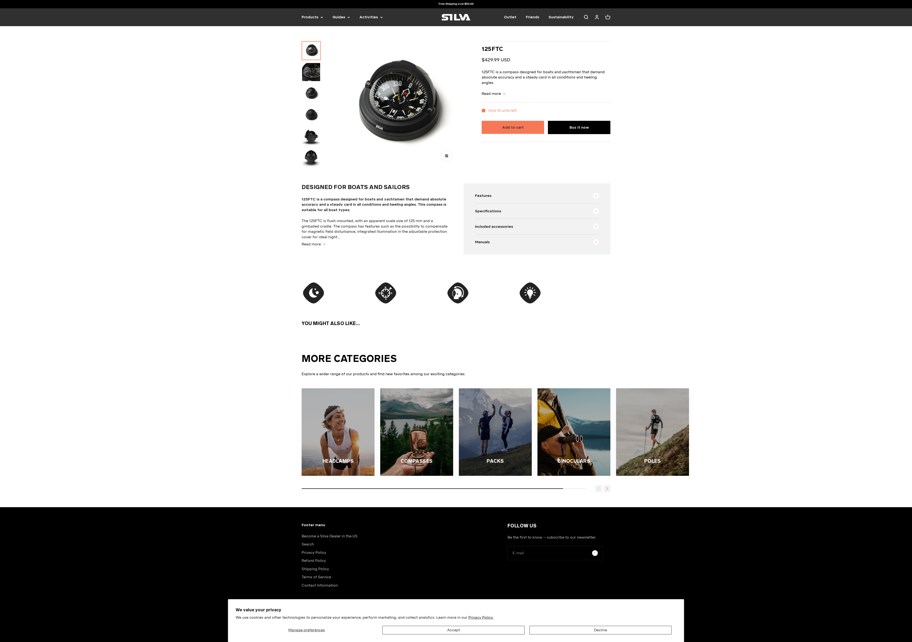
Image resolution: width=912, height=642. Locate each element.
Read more (491, 94)
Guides (338, 17)
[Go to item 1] (311, 50)
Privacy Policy (314, 552)
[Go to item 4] (311, 114)
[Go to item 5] (311, 136)
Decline (600, 630)
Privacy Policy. (481, 617)
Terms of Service (316, 577)
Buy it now (579, 127)
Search (308, 544)
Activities (368, 17)
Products (310, 17)
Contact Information (320, 585)
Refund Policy (314, 561)
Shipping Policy (315, 569)
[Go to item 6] (311, 157)
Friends (532, 17)
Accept (453, 630)
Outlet (510, 17)
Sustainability (561, 17)
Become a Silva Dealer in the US (329, 536)
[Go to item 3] (311, 93)
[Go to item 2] (311, 72)
